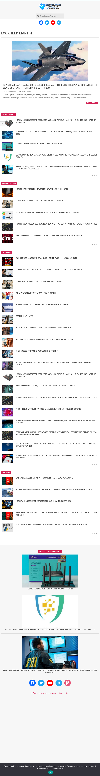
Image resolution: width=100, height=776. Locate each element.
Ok (51, 772)
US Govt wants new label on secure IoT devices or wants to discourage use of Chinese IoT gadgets (50, 630)
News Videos (26, 91)
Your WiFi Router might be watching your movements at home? (44, 328)
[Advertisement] (50, 717)
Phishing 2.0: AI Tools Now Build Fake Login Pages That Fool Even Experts (48, 409)
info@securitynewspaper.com (43, 693)
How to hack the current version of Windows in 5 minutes (42, 189)
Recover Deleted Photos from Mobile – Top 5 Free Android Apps (44, 339)
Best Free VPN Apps (24, 316)
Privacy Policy (63, 693)
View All (95, 175)
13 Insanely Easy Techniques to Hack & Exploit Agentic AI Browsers (46, 386)
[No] (97, 769)
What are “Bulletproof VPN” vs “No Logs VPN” (36, 293)
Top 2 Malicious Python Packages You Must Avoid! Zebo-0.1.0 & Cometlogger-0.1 (51, 524)
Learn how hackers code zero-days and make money (39, 201)
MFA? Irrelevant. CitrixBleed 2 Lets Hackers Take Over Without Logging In (49, 236)
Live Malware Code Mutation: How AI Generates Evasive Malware (44, 478)
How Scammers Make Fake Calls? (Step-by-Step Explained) (42, 305)
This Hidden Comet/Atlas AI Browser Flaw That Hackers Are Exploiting (47, 212)
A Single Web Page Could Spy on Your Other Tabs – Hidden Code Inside (46, 258)
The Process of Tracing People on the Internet (37, 351)
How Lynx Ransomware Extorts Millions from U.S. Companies (43, 501)
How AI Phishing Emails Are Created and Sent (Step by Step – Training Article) (50, 270)
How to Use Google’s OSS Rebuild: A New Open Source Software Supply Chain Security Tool (56, 224)
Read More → (91, 103)
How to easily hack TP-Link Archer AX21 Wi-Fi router (39, 143)
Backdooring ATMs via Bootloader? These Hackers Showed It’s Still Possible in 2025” (54, 489)
